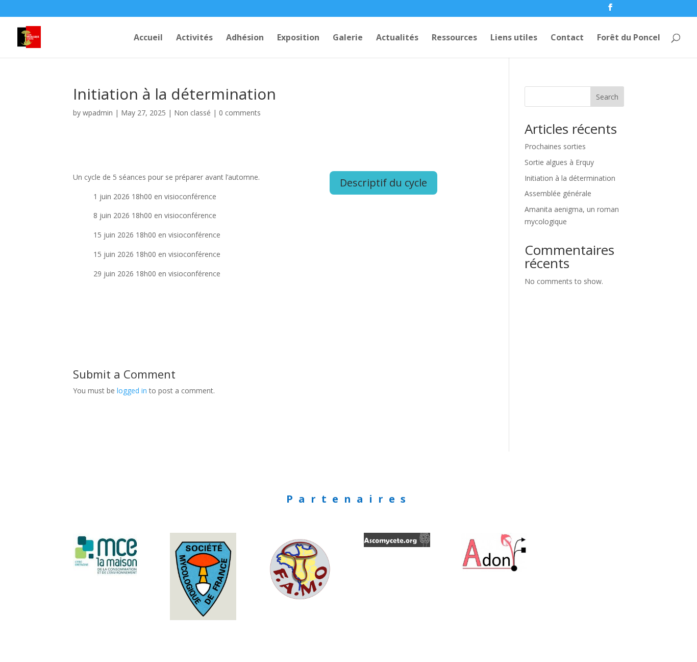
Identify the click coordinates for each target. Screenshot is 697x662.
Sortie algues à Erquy (559, 162)
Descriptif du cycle (383, 183)
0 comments (240, 112)
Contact (567, 38)
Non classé (192, 112)
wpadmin (98, 112)
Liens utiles (513, 38)
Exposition (298, 38)
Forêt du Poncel (628, 38)
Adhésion (245, 38)
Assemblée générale (558, 193)
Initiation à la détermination (570, 178)
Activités (194, 38)
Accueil (148, 38)
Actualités (397, 38)
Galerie (348, 38)
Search (607, 97)
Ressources (454, 38)
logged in (132, 390)
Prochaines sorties (555, 146)
